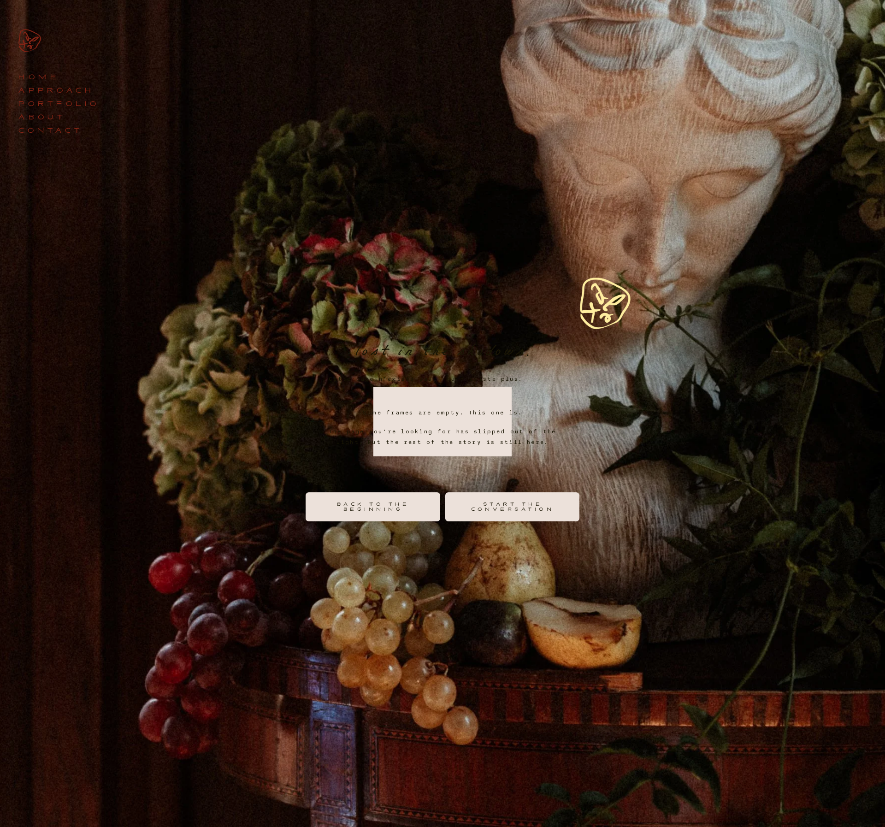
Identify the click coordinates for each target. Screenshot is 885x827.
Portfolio (58, 104)
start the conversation (512, 507)
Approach (56, 91)
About (41, 117)
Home (38, 77)
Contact (50, 131)
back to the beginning (372, 507)
